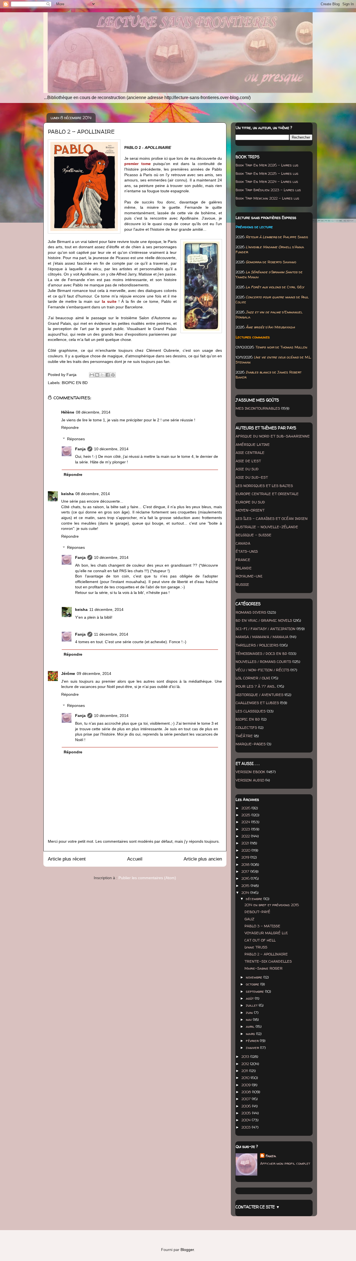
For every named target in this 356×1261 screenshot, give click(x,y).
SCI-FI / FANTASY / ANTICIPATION (265, 628)
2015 (246, 885)
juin (250, 1012)
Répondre (70, 427)
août (250, 998)
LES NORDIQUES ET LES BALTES (264, 485)
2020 (246, 850)
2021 (245, 842)
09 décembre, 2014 (94, 673)
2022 (246, 836)
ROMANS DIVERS (251, 612)
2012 (245, 1063)
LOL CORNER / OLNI (253, 677)
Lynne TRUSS (255, 947)
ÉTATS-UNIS (247, 551)
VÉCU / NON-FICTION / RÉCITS (262, 669)
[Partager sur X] (102, 375)
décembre (254, 898)
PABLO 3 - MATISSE (262, 925)
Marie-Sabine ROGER (263, 968)
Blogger (187, 1249)
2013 (245, 1056)
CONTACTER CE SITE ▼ (258, 1207)
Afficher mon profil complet (285, 1163)
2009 (246, 1084)
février (253, 1040)
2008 (246, 1091)
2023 (246, 829)
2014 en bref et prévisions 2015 (271, 904)
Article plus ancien (203, 859)
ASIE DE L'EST (248, 460)
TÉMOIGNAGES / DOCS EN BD (261, 653)
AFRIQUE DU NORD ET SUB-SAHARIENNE (273, 436)
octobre (253, 984)
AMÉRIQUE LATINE (253, 444)
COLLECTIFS (246, 727)
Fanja (80, 449)
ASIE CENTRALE (250, 452)
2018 (246, 864)
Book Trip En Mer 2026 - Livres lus (267, 165)
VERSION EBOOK (250, 771)
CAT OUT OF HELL (260, 940)
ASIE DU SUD (247, 468)
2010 (246, 1077)
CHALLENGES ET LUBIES (257, 702)
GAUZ (249, 918)
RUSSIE (242, 584)
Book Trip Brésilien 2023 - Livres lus (268, 189)
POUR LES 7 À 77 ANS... (256, 686)
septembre (255, 991)
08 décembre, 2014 (93, 412)
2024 (246, 821)
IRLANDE (244, 568)
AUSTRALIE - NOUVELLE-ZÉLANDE (267, 526)
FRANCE (243, 559)
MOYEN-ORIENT (250, 510)
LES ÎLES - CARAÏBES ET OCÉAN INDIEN (272, 518)
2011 (245, 1070)
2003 (246, 1127)
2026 (246, 807)
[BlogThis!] (97, 375)
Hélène (67, 412)
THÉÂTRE (244, 735)
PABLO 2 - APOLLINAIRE (266, 954)
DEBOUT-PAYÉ (257, 911)
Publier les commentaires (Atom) (147, 878)
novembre (254, 977)
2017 (245, 871)
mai (249, 1019)
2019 (245, 857)
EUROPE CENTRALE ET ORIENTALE (267, 493)
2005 (246, 1112)
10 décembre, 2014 (111, 449)
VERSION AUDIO (250, 780)
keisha (67, 493)
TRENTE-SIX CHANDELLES (268, 961)
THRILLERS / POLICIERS (257, 645)
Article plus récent (67, 859)
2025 (246, 814)
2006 (246, 1105)
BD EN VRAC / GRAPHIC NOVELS (264, 620)
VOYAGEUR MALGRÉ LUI (266, 932)
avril (251, 1026)
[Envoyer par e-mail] (92, 375)
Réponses (76, 439)
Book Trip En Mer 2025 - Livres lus (267, 173)
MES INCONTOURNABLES (258, 408)
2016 (246, 878)
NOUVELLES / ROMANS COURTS (263, 661)
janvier (253, 1047)
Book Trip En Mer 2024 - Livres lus (267, 181)
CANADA (243, 543)
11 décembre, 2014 (106, 609)
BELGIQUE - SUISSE (253, 534)
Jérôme (68, 673)
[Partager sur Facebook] (107, 375)
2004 (246, 1119)
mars (251, 1033)
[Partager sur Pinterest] (113, 375)
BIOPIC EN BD (75, 382)
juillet (252, 1005)
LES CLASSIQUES (251, 711)
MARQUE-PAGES (251, 743)
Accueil (134, 859)
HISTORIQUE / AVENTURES (259, 694)
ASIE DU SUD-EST (252, 477)
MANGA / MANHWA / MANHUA (262, 636)
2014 (245, 892)
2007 (246, 1098)
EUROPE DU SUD (250, 502)
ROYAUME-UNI (249, 576)
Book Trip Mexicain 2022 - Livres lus (267, 198)
